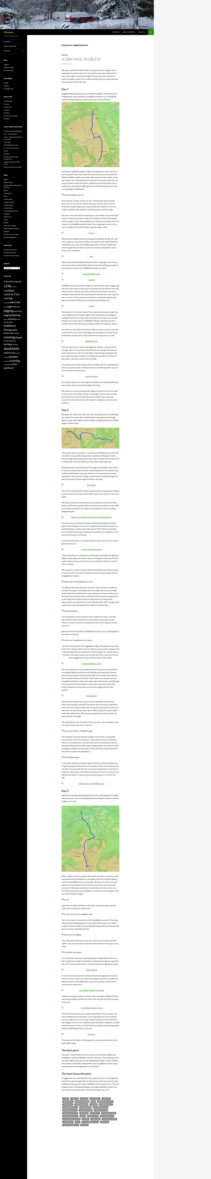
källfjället (68, 1104)
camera (14, 286)
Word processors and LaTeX (13, 167)
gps (11, 306)
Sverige (6, 357)
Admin (6, 179)
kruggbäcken (85, 1107)
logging (7, 315)
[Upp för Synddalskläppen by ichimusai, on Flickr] (90, 549)
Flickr (5, 196)
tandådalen (68, 1122)
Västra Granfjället (71, 1125)
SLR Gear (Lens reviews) (11, 234)
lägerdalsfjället (70, 1110)
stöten (85, 1119)
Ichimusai (8, 32)
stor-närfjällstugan (72, 1119)
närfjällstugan (101, 1110)
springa (7, 344)
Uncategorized (8, 89)
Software (12, 341)
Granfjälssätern (82, 1101)
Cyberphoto (7, 193)
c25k (7, 286)
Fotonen (6, 104)
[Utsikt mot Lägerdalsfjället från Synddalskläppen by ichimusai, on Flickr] (90, 517)
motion (12, 319)
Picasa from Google (10, 225)
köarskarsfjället (70, 1107)
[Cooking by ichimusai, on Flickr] (90, 279)
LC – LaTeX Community (11, 148)
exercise (15, 302)
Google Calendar (9, 202)
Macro (5, 319)
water (9, 364)
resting (16, 333)
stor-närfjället (107, 1116)
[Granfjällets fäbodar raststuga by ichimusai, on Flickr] (90, 990)
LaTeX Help (7, 142)
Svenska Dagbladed (10, 237)
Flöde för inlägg (9, 67)
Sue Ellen (6, 119)
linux (19, 311)
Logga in (6, 64)
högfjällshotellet (105, 1101)
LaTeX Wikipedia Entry (11, 145)
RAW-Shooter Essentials (11, 228)
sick (5, 341)
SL (8, 341)
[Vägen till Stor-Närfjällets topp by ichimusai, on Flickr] (90, 783)
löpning (15, 315)
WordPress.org (8, 70)
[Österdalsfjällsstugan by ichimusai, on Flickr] (90, 273)
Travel (6, 364)
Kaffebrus (7, 214)
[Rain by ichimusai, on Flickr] (90, 256)
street (7, 352)
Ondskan (7, 113)
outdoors (10, 325)
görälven (106, 1098)
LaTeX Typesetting (128, 32)
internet (16, 306)
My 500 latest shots (10, 253)
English (65, 55)
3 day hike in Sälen (81, 59)
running (9, 337)
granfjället (68, 1101)
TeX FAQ (6, 154)
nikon (11, 322)
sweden (13, 356)
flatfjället (95, 1098)
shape (18, 337)
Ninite (6, 220)
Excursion (6, 302)
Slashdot (6, 231)
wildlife (85, 1125)
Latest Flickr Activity (10, 250)
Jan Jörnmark (8, 208)
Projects (141, 32)
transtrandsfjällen (90, 1122)
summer (17, 353)
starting (15, 344)
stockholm (11, 348)
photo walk (8, 333)
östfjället (95, 1113)
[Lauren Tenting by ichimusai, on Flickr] (90, 376)
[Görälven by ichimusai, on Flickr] (90, 1034)
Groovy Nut (7, 107)
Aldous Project (8, 182)
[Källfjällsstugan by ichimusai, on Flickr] (90, 341)
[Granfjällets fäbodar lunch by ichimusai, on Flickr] (90, 1007)
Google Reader (8, 205)
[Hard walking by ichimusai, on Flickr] (90, 969)
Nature (6, 322)
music (18, 319)
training (15, 360)
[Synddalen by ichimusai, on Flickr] (90, 485)
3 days (66, 1098)
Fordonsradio (8, 101)
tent (77, 1122)
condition (9, 290)
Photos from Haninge (10, 116)
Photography (10, 329)
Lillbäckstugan (86, 1110)
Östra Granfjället (70, 1116)
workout (9, 367)
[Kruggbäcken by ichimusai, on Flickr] (90, 695)
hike (93, 1101)
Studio (12, 353)
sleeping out (93, 1116)
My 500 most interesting (11, 255)
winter (15, 364)
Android (17, 281)
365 (11, 281)
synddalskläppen (109, 1119)
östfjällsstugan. (108, 1113)
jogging (8, 310)
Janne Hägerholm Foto (11, 211)
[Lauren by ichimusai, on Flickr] (90, 232)
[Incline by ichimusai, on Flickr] (90, 306)
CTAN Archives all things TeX (13, 131)
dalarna (84, 1098)
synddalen (96, 1119)
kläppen (94, 1104)
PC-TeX (6, 151)
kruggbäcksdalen (101, 1107)
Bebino (6, 190)
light (15, 311)
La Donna (7, 110)
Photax (6, 223)
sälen (83, 1116)
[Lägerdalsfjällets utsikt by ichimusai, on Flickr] (90, 663)
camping (74, 1098)
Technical (7, 361)
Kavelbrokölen (81, 1104)
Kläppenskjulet (106, 1104)
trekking (104, 1122)
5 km (6, 281)
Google (6, 307)
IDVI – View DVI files (10, 134)
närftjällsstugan (70, 1113)
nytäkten (84, 1113)
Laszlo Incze (7, 217)
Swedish (6, 86)
